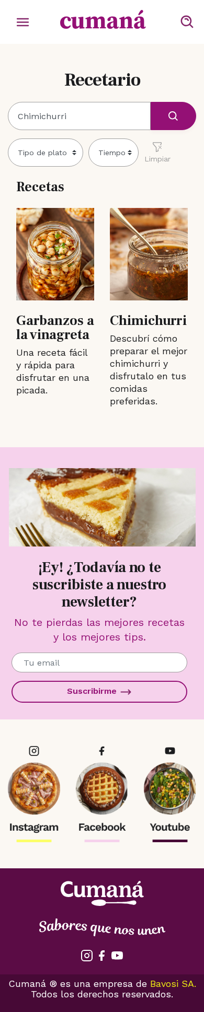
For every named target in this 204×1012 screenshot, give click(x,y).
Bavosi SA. (173, 983)
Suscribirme (93, 691)
